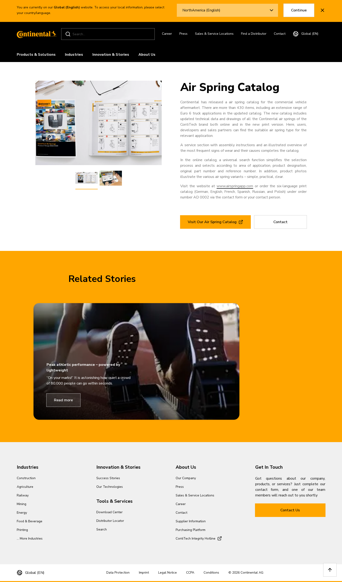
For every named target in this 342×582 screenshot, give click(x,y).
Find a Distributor (253, 33)
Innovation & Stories (110, 54)
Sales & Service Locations (214, 33)
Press (183, 33)
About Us (146, 54)
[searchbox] (109, 34)
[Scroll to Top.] (329, 569)
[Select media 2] (111, 178)
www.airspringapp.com (235, 186)
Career (167, 33)
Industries (74, 54)
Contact (279, 33)
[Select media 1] (86, 178)
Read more (63, 400)
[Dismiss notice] (322, 10)
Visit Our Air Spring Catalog (212, 222)
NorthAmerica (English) (201, 10)
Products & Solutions (36, 54)
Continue (299, 10)
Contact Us (290, 510)
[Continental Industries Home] (35, 34)
